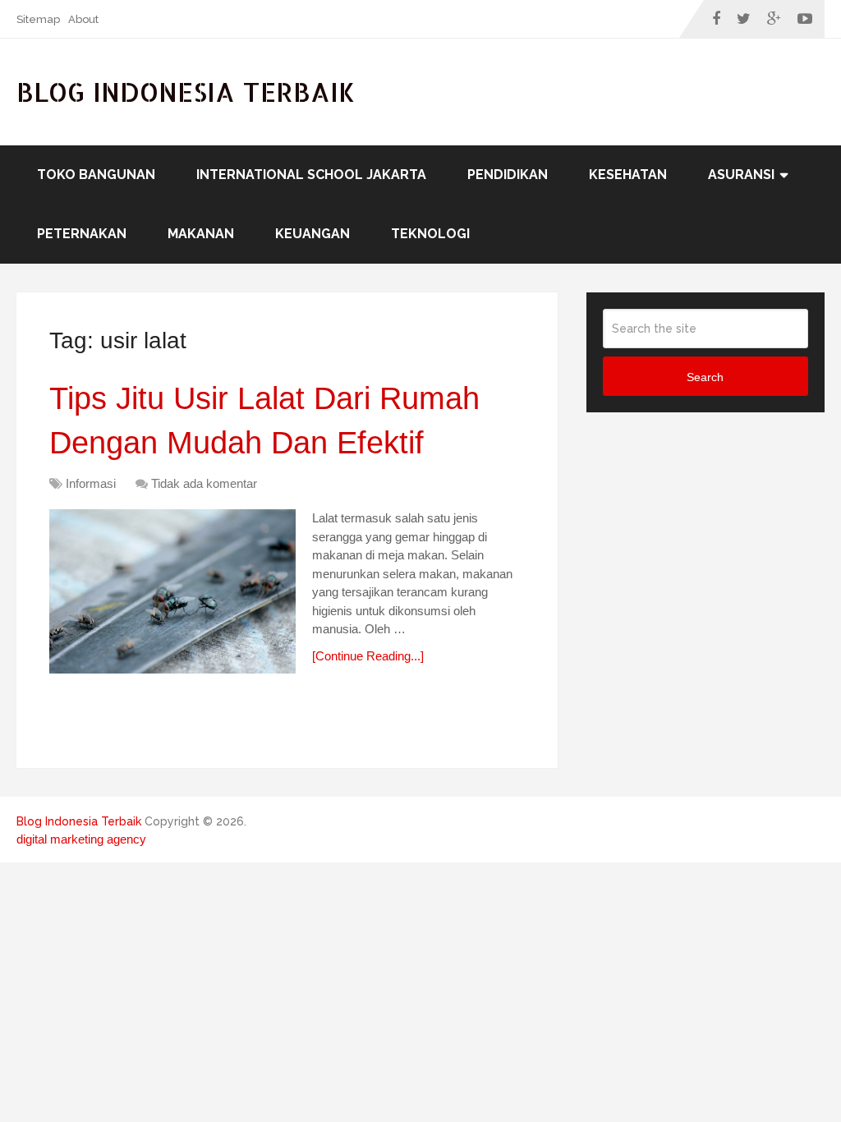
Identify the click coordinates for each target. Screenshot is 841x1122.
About (83, 19)
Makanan (201, 233)
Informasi (91, 483)
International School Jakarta (311, 174)
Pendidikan (507, 174)
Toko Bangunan (96, 174)
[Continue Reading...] (368, 656)
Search (705, 377)
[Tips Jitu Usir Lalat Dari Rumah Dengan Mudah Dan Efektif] (172, 591)
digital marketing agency (81, 839)
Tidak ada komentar (204, 483)
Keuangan (312, 233)
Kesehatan (628, 174)
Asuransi (741, 174)
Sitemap (38, 19)
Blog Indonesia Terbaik (186, 92)
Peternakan (81, 233)
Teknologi (430, 233)
